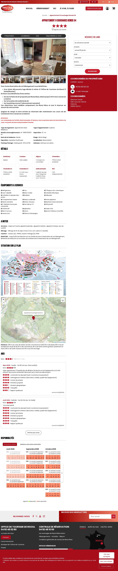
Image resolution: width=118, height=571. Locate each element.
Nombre (76, 62)
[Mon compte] (107, 8)
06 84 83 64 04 (82, 86)
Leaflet (55, 342)
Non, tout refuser (106, 561)
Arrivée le (76, 47)
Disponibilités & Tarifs (53, 36)
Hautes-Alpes (106, 527)
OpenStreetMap (61, 342)
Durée (75, 54)
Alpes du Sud (93, 527)
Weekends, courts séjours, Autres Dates (30, 444)
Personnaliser (106, 566)
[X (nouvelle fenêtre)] (36, 516)
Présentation (9, 36)
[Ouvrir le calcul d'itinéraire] (3, 306)
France (83, 527)
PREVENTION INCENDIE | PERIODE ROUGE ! (14, 2)
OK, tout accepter (106, 555)
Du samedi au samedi (10, 444)
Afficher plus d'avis (33, 433)
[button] (113, 8)
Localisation (25, 36)
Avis (37, 36)
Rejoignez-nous (21, 516)
